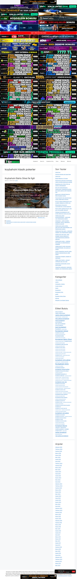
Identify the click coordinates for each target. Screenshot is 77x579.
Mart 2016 (57, 551)
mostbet (66, 429)
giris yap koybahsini (60, 323)
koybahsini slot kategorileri (67, 402)
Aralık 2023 (58, 500)
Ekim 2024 (57, 479)
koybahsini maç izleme (60, 383)
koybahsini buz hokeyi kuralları (60, 342)
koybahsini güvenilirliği (58, 372)
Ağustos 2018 (58, 520)
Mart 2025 (57, 469)
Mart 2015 (57, 565)
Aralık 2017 (58, 532)
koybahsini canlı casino (60, 347)
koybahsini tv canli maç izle (61, 408)
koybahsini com (58, 355)
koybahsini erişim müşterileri (59, 356)
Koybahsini (35, 161)
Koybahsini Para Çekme (61, 397)
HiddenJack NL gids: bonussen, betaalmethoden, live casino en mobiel (63, 248)
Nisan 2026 (58, 455)
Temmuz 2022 (58, 510)
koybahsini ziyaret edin (68, 416)
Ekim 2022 (57, 504)
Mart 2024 (57, 494)
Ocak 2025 (58, 473)
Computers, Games (60, 284)
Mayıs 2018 (58, 524)
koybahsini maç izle (61, 382)
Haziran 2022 (58, 512)
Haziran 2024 (58, 488)
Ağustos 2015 (58, 557)
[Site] (19, 56)
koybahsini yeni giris (59, 416)
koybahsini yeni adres (62, 413)
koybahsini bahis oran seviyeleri (60, 337)
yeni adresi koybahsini (61, 436)
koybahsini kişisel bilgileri (67, 380)
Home (57, 161)
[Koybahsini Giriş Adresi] (12, 161)
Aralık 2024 (58, 475)
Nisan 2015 (58, 563)
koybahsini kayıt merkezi (65, 378)
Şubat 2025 (58, 471)
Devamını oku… (41, 217)
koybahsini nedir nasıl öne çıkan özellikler (61, 391)
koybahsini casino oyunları (67, 352)
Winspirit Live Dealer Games (62, 300)
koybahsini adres (64, 329)
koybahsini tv (58, 406)
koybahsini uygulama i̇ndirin (65, 409)
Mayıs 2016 (58, 549)
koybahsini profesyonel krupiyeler (60, 399)
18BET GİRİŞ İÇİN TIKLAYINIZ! (38, 33)
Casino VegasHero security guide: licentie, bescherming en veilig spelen (63, 253)
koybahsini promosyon (60, 400)
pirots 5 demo (64, 430)
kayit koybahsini (60, 327)
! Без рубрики (58, 280)
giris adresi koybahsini (62, 318)
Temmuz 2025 (58, 463)
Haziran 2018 (58, 522)
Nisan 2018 (58, 526)
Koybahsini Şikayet (61, 425)
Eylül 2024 (57, 481)
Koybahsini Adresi (61, 331)
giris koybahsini (58, 322)
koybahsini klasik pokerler (31, 222)
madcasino (57, 427)
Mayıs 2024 (58, 490)
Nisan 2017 (58, 539)
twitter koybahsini (60, 432)
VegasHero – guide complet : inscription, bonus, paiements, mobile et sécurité (62, 222)
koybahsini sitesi (58, 402)
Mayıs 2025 (58, 467)
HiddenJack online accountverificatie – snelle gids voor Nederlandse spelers (62, 217)
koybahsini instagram (68, 375)
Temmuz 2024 (58, 486)
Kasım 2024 (58, 477)
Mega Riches (63, 427)
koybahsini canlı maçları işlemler (60, 349)
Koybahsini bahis (59, 335)
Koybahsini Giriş (50, 161)
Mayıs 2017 (58, 536)
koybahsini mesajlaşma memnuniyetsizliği (61, 386)
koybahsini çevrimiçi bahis (61, 420)
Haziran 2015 (58, 561)
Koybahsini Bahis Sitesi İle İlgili (20, 178)
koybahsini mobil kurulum (59, 388)
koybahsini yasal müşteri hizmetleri (60, 411)
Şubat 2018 (58, 530)
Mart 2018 (57, 528)
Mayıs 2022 (58, 514)
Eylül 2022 (57, 506)
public (56, 294)
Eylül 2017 (57, 534)
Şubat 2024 (58, 496)
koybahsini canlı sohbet (59, 352)
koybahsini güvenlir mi (61, 374)
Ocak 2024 (58, 498)
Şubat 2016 (58, 553)
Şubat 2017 (58, 543)
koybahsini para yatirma (61, 394)
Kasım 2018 (58, 518)
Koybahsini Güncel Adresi (60, 417)
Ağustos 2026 (58, 447)
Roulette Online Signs (60, 296)
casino (56, 282)
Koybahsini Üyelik (59, 419)
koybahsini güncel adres (62, 369)
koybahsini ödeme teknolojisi (59, 422)
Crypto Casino (58, 286)
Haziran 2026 (58, 451)
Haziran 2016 (58, 547)
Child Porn (57, 172)
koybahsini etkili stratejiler (59, 358)
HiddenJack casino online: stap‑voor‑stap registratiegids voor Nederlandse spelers (63, 227)
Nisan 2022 (58, 516)
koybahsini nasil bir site (60, 389)
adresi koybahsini (59, 311)
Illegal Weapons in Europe (61, 178)
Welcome (63, 161)
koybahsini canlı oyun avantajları (60, 350)
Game (56, 288)
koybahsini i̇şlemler (58, 377)
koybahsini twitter (58, 409)
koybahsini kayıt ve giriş (59, 380)
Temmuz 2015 (58, 559)
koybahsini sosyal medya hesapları (62, 405)
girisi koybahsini (9, 222)
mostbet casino (58, 430)
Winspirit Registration (58, 434)
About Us (42, 161)
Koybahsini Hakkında (59, 375)
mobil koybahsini (59, 429)
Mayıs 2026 (58, 453)
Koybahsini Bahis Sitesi (63, 339)
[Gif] (38, 77)
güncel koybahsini (59, 325)
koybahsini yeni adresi (60, 414)
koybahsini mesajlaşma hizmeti (60, 385)
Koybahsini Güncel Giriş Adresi (62, 371)
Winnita (57, 298)
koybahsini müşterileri (67, 388)
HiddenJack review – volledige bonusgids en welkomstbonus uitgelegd (62, 243)
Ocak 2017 (57, 545)
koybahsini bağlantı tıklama (59, 341)
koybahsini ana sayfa (59, 332)
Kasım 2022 (58, 502)
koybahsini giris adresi (62, 360)
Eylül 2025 (57, 461)
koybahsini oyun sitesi (58, 392)
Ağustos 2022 (58, 508)
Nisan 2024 (58, 492)
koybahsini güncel (59, 367)
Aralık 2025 (58, 459)
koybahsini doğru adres (66, 355)
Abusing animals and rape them (63, 174)
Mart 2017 (57, 541)
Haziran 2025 (58, 465)
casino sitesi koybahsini (62, 315)
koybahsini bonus (68, 341)
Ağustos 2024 (58, 483)
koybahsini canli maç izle (61, 344)
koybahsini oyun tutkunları (67, 392)
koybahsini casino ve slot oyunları (60, 353)
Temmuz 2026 (58, 449)
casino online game (60, 313)
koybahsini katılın (58, 378)
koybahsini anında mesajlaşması (60, 334)
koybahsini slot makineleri (59, 403)
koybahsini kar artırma (65, 377)
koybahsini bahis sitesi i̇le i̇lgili (19, 222)
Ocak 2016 (58, 555)
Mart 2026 (57, 457)
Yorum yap (8, 223)
